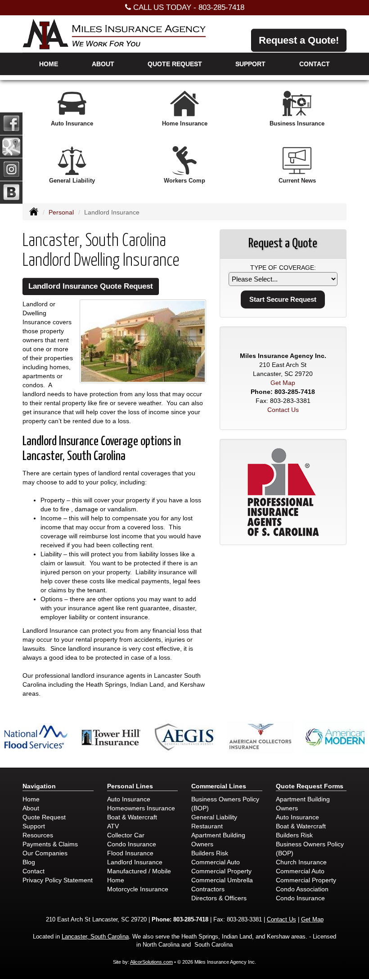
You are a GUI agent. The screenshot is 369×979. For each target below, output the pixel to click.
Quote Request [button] (175, 63)
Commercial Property (221, 871)
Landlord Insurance (134, 862)
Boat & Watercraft (132, 817)
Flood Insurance (130, 853)
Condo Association (302, 889)
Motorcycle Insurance (137, 889)
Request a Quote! (299, 40)
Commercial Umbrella (222, 880)
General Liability (214, 817)
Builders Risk (209, 853)
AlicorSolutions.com (151, 962)
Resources (37, 835)
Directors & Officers (219, 898)
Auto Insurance (128, 799)
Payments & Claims (50, 844)
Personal (61, 212)
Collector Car (125, 835)
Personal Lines (130, 786)
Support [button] (250, 63)
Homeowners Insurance (141, 808)
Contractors (208, 889)
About (103, 63)
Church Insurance (301, 862)
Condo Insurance (131, 844)
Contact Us (283, 409)
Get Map (282, 382)
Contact (314, 63)
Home (48, 63)
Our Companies (45, 853)
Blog (28, 862)
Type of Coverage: (283, 267)
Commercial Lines (218, 786)
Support (33, 826)
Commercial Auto (215, 862)
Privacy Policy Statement (57, 880)
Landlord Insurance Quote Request (90, 286)
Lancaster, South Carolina (95, 937)
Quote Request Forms (309, 786)
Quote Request (44, 817)
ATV (113, 826)
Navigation (39, 786)
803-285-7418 (221, 7)
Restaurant (207, 826)
